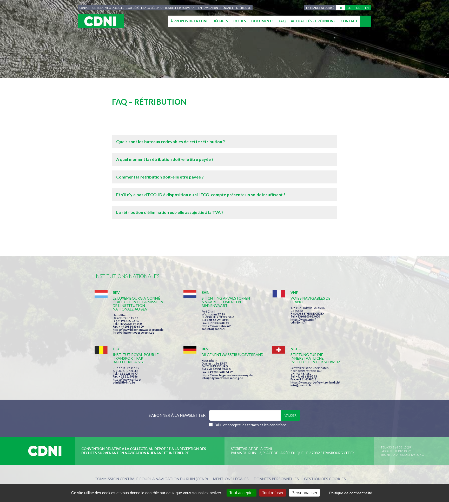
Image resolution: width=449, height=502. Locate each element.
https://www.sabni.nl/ (216, 326)
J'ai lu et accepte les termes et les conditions (250, 424)
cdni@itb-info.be (124, 382)
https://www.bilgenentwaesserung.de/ (227, 375)
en (367, 7)
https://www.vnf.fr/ (303, 319)
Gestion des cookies (325, 479)
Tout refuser (272, 493)
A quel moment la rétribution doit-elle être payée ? (165, 159)
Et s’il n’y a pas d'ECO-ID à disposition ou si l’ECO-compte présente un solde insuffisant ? (201, 194)
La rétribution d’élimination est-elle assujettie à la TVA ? (169, 212)
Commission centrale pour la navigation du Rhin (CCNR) (151, 479)
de (349, 7)
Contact (349, 21)
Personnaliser (304, 493)
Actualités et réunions (313, 21)
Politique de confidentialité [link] (350, 493)
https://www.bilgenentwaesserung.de (138, 329)
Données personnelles (276, 479)
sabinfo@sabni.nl (213, 329)
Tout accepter (241, 493)
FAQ (282, 21)
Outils (239, 21)
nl (358, 7)
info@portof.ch (300, 385)
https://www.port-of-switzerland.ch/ (315, 382)
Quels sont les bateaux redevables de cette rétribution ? (170, 141)
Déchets (220, 21)
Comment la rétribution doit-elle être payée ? (160, 176)
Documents (262, 21)
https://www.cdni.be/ (127, 379)
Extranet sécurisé (320, 7)
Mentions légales (231, 479)
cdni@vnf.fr (298, 322)
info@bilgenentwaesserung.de (133, 332)
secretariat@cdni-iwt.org (402, 455)
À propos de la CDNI (188, 21)
